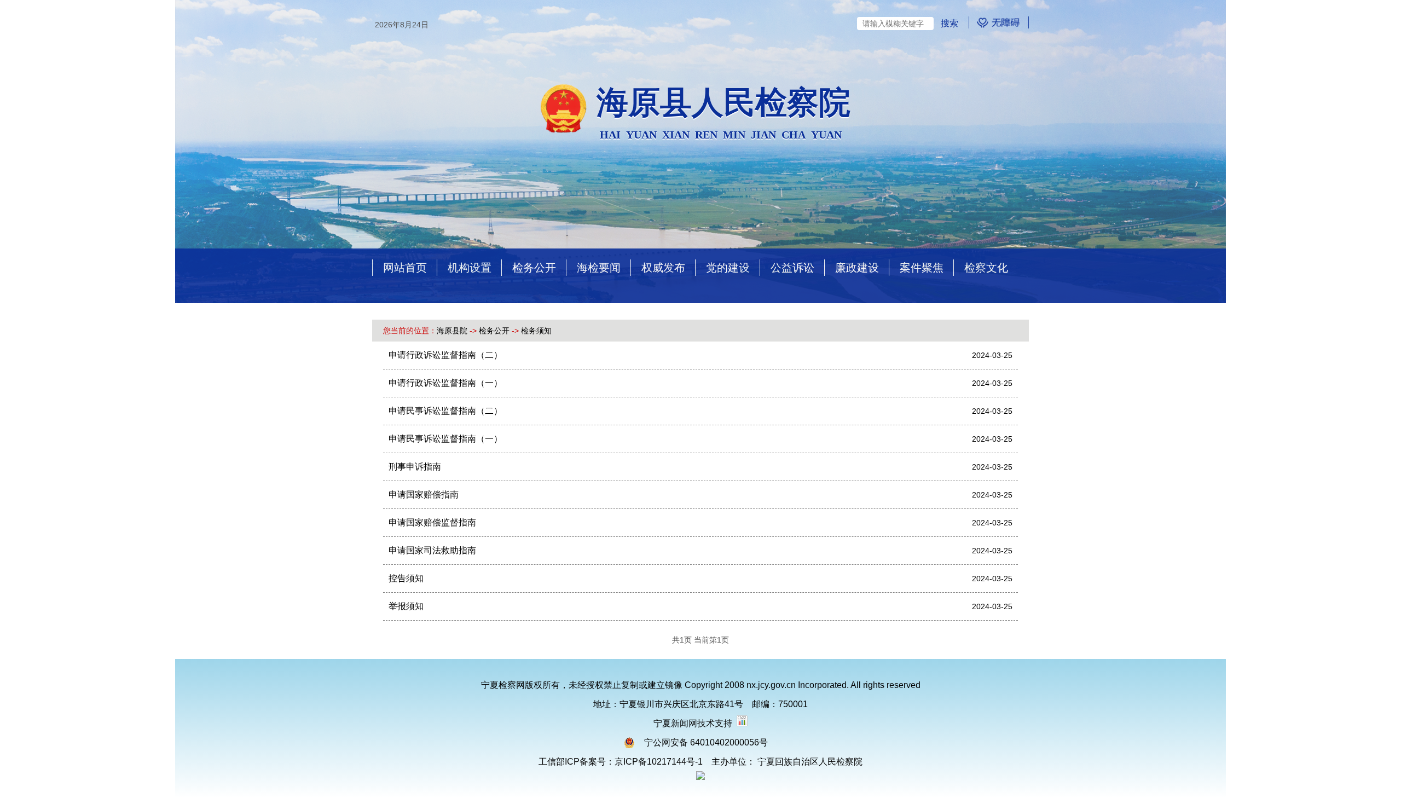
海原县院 (452, 330)
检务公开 (494, 330)
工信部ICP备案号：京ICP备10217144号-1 (621, 761)
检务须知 (536, 330)
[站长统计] (742, 723)
